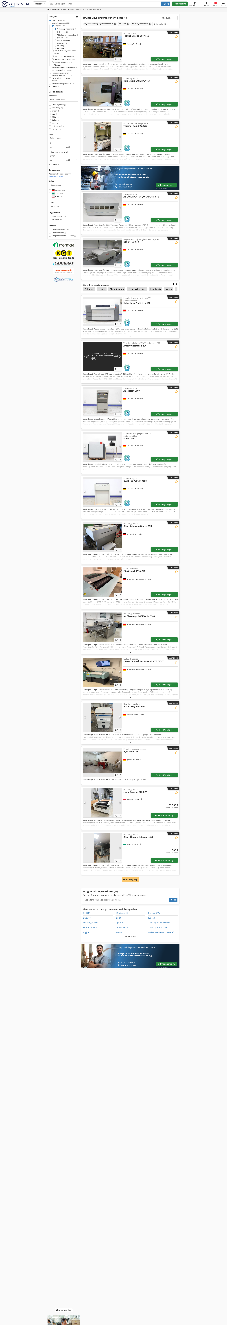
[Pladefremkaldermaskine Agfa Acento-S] (102, 762)
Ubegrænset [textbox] (57, 185)
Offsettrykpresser (63, 62)
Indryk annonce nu (166, 185)
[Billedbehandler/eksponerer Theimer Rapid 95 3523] (102, 136)
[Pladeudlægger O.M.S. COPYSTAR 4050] (102, 491)
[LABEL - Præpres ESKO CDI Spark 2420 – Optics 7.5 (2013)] (102, 672)
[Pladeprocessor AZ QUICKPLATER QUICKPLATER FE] (102, 207)
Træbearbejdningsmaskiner (63, 79)
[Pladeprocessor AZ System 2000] (102, 401)
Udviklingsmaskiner (66, 29)
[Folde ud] (130, 72)
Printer (61, 46)
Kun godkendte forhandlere (64, 236)
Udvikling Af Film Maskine (159, 922)
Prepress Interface (137, 289)
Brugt (55, 206)
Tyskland (60, 190)
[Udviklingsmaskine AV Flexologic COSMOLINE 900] (102, 627)
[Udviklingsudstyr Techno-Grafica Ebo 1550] (102, 46)
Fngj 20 (86, 932)
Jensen (55, 111)
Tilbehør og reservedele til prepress (67, 36)
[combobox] (63, 185)
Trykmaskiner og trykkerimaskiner (61, 21)
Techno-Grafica (59, 126)
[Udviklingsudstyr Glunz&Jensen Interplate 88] (102, 848)
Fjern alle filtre (161, 24)
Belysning (62, 32)
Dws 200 (87, 918)
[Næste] (120, 46)
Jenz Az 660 (155, 289)
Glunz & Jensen (59, 105)
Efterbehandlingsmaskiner (65, 52)
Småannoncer (59, 216)
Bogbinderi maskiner (65, 56)
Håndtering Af (122, 913)
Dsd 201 (86, 913)
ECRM (55, 117)
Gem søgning (131, 879)
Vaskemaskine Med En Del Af (160, 932)
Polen (58, 196)
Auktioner (57, 219)
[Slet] (115, 24)
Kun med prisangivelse (60, 152)
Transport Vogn (155, 913)
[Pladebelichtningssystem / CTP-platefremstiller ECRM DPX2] (102, 446)
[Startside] (48, 9)
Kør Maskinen (122, 927)
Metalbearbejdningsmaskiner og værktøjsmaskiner (64, 68)
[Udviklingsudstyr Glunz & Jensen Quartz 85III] (102, 537)
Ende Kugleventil (90, 922)
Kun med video (59, 232)
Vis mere (131, 936)
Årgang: (52, 156)
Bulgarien (60, 193)
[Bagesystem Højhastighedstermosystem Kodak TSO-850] (102, 252)
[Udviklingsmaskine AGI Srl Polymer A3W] (102, 717)
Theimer (56, 129)
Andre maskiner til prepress (64, 41)
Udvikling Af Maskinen (157, 927)
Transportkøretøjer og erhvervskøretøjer (62, 74)
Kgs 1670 (119, 922)
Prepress (60, 26)
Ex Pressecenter (90, 927)
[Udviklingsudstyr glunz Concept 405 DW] (102, 802)
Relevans (167, 18)
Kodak (55, 120)
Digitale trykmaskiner (65, 59)
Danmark (56, 176)
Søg (167, 3)
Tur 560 (151, 918)
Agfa (54, 114)
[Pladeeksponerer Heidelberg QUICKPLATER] (102, 91)
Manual (119, 932)
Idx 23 (118, 918)
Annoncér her (64, 1310)
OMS (55, 123)
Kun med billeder (60, 229)
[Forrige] (85, 46)
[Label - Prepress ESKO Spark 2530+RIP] (102, 582)
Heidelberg (57, 108)
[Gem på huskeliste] (176, 36)
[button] (223, 4)
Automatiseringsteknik (63, 83)
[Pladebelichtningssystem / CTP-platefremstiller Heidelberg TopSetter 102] (102, 311)
